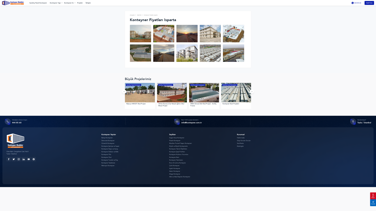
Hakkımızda (240, 138)
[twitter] (13, 159)
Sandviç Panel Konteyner (38, 3)
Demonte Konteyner (107, 141)
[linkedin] (23, 159)
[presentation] (124, 92)
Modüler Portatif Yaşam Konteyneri (180, 143)
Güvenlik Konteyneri (107, 143)
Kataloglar (240, 146)
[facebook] (8, 159)
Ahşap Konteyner (174, 174)
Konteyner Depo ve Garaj (109, 149)
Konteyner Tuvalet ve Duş (109, 160)
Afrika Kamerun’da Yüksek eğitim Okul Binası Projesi (139, 105)
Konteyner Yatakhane (108, 163)
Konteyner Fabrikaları (176, 160)
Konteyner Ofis (106, 154)
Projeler (80, 3)
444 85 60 (357, 3)
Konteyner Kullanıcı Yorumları (178, 154)
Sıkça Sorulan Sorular (244, 141)
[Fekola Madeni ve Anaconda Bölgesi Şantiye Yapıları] (236, 93)
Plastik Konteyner (174, 141)
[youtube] (28, 159)
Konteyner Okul (106, 157)
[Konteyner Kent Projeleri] (204, 93)
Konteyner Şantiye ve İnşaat (110, 146)
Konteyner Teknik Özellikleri (178, 149)
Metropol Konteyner (107, 166)
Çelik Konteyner (174, 166)
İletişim (88, 3)
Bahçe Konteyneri (107, 138)
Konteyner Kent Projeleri (199, 104)
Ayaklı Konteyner (174, 168)
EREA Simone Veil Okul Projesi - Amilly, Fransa (171, 105)
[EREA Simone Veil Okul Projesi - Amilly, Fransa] (172, 93)
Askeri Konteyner (174, 171)
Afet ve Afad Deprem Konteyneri (179, 177)
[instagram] (18, 159)
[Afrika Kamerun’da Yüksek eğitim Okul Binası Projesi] (140, 93)
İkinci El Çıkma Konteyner (177, 163)
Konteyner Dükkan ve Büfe (109, 152)
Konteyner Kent (174, 157)
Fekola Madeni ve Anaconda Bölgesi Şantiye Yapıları (235, 105)
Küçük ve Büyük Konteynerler (178, 146)
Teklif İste (369, 3)
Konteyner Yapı (55, 3)
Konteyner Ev (69, 3)
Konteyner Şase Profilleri (177, 152)
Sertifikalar (240, 143)
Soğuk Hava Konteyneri (176, 138)
